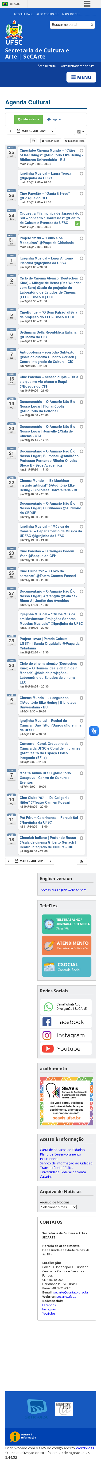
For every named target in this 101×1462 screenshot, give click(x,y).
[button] (81, 861)
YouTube (48, 1313)
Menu (83, 77)
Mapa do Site (71, 14)
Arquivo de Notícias (55, 1202)
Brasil (15, 4)
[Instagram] (66, 1040)
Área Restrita (47, 66)
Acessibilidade (23, 14)
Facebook (49, 1305)
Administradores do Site (78, 66)
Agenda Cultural (27, 102)
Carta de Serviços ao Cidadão (62, 1150)
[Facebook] (66, 1027)
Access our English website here (64, 890)
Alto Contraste (47, 14)
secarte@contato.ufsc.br (70, 1292)
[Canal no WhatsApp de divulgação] (66, 1013)
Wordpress (85, 1448)
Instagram (49, 1309)
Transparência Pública (56, 1167)
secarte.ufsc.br (67, 1296)
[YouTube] (66, 1053)
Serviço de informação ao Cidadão (66, 1163)
